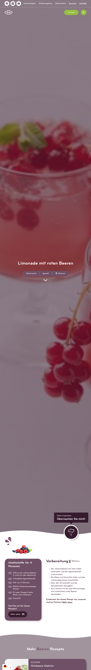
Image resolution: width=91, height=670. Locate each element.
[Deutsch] (7, 666)
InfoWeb (82, 3)
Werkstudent (60, 3)
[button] (83, 12)
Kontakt (71, 12)
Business (72, 3)
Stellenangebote (45, 3)
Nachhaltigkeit (29, 3)
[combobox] (7, 667)
